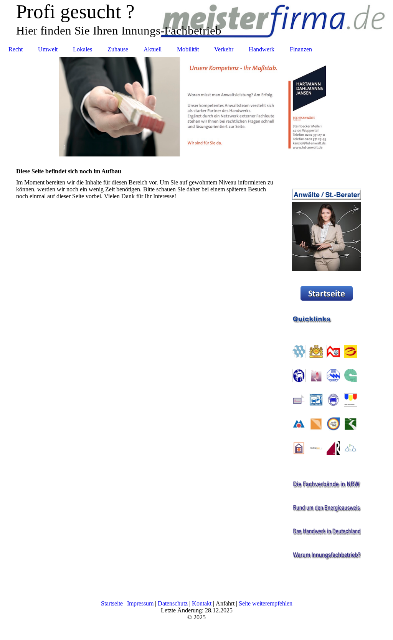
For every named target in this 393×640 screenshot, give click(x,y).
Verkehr (223, 49)
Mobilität (188, 49)
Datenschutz (173, 603)
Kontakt (201, 603)
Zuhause (117, 49)
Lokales (82, 49)
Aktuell (153, 49)
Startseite (112, 603)
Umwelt (48, 49)
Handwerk (261, 49)
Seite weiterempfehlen (265, 603)
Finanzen (301, 49)
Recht (15, 49)
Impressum (140, 603)
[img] (196, 106)
